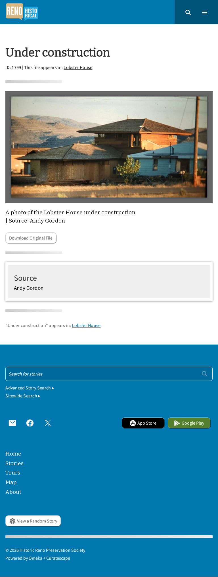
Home (13, 453)
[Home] (22, 12)
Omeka (35, 558)
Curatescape (58, 558)
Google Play (193, 423)
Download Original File (31, 238)
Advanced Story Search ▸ (29, 388)
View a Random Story (37, 521)
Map (11, 482)
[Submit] (204, 373)
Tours (12, 472)
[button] (188, 12)
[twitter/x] (47, 423)
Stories (14, 463)
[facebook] (30, 423)
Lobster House (78, 67)
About (13, 492)
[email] (12, 423)
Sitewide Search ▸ (22, 395)
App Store (146, 423)
